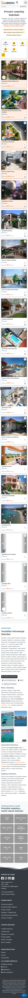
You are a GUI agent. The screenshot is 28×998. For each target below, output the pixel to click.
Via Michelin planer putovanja (9, 915)
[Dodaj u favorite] (25, 62)
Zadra (6, 644)
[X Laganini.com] (13, 878)
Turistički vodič (5, 931)
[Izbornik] (25, 2)
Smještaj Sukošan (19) (10, 676)
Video (21, 680)
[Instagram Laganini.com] (6, 878)
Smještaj (4, 6)
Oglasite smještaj (7, 964)
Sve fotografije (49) (9, 680)
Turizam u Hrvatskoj (6, 918)
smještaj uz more (5, 705)
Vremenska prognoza (10, 684)
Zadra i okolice (14, 791)
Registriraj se (6, 969)
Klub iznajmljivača (7, 972)
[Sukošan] (7, 718)
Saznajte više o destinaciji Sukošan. (14, 26)
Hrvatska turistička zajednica (9, 907)
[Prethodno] (4, 70)
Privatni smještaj (5, 937)
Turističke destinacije (7, 929)
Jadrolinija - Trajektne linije (8, 912)
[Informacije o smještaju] (25, 83)
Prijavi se (4, 967)
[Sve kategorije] (3, 55)
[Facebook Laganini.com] (2, 878)
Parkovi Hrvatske (6, 909)
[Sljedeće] (24, 70)
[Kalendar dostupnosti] (25, 117)
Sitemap (12, 894)
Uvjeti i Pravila (5, 894)
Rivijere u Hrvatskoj (6, 939)
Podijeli (23, 6)
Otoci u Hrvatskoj (6, 942)
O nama (3, 955)
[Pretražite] (17, 2)
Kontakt (3, 952)
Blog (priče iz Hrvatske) (7, 934)
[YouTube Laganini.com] (9, 878)
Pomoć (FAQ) (5, 957)
